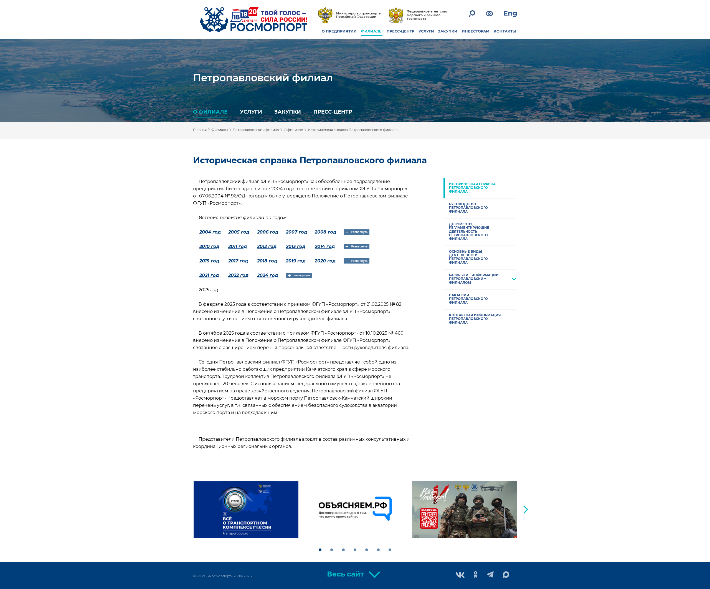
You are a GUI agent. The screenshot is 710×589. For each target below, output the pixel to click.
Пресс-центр (332, 112)
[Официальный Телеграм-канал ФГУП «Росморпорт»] (490, 575)
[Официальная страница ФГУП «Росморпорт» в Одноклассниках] (475, 575)
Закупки (287, 112)
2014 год (325, 246)
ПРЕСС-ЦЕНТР (400, 31)
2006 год (267, 232)
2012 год (267, 246)
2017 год (238, 261)
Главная (200, 130)
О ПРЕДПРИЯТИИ (339, 31)
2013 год (295, 246)
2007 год (296, 232)
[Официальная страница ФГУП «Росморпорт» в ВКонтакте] (460, 575)
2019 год (296, 261)
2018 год (267, 261)
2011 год (237, 246)
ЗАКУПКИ (447, 31)
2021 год (209, 275)
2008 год (325, 232)
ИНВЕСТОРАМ (476, 31)
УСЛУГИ (426, 31)
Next (525, 509)
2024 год (267, 275)
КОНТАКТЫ (505, 31)
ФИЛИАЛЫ (371, 31)
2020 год (325, 261)
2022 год (238, 275)
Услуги (251, 112)
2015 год (209, 261)
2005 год (238, 232)
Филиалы (219, 130)
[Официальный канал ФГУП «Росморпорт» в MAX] (506, 574)
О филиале (210, 112)
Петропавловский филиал (263, 78)
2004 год (210, 232)
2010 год (209, 246)
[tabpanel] (246, 509)
